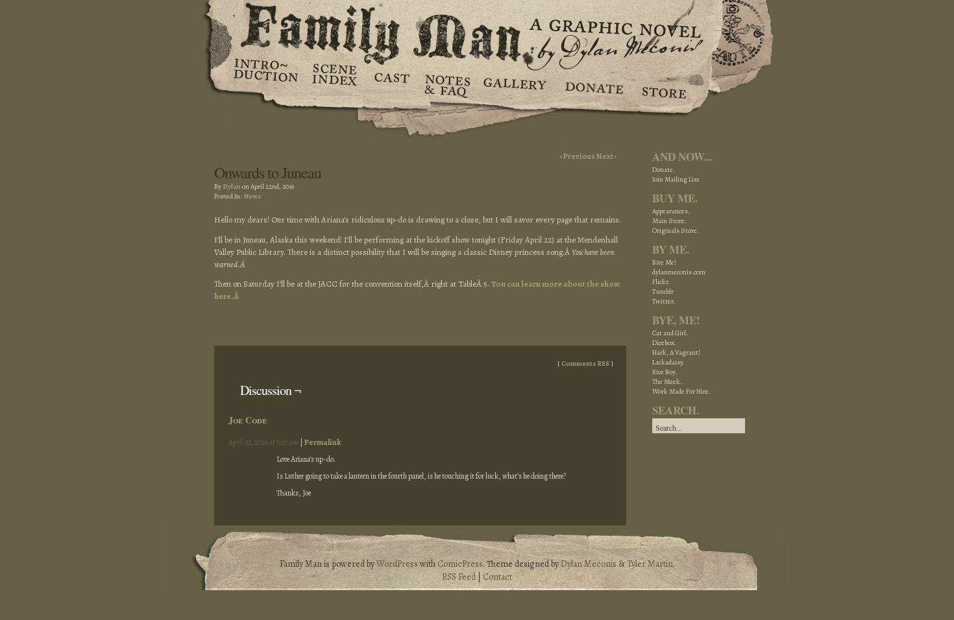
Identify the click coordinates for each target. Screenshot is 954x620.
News (252, 196)
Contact (497, 577)
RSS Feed (459, 577)
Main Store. (669, 221)
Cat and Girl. (670, 333)
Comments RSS (585, 363)
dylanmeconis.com (678, 272)
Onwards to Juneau (267, 172)
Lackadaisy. (668, 362)
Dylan (232, 186)
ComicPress (460, 564)
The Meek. (667, 382)
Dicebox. (664, 343)
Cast (391, 84)
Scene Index (336, 84)
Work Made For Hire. (681, 391)
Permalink (322, 442)
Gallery (514, 84)
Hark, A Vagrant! (676, 352)
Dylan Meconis (589, 564)
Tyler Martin (650, 564)
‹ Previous (578, 156)
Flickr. (661, 282)
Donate (592, 84)
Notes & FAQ (446, 84)
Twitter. (663, 301)
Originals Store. (675, 230)
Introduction (266, 74)
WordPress (397, 564)
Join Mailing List (676, 179)
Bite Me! (664, 262)
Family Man (477, 31)
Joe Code (247, 420)
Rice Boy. (664, 372)
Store (663, 84)
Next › (606, 156)
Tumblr (663, 291)
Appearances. (671, 211)
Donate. (663, 169)
